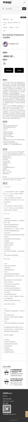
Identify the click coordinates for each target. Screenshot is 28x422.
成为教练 (19, 70)
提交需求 (26, 414)
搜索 (24, 8)
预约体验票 (8, 70)
